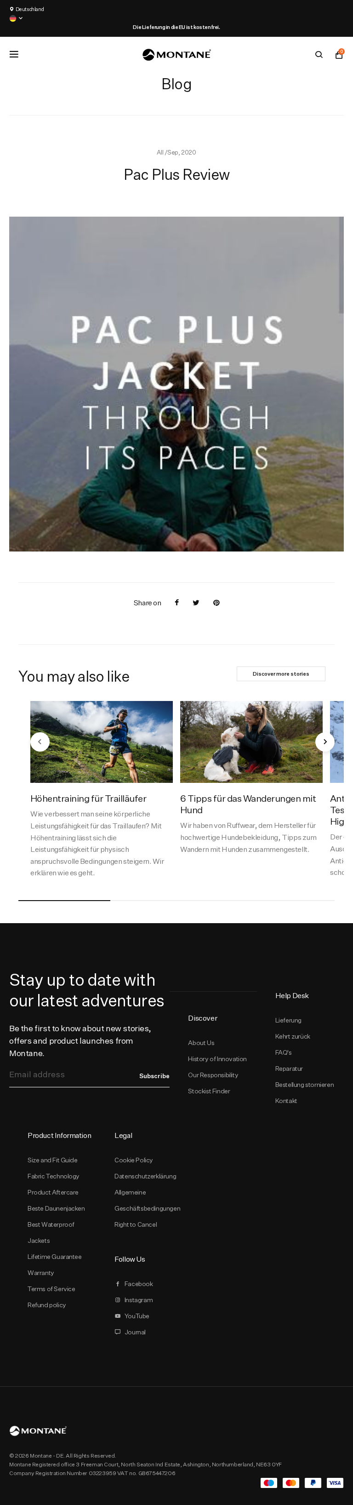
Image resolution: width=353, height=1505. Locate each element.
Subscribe (154, 1076)
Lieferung (288, 1020)
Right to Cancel (135, 1224)
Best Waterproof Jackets (51, 1232)
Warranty (41, 1272)
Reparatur (289, 1068)
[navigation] (40, 742)
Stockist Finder (209, 1091)
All (160, 152)
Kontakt (286, 1100)
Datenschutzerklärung (145, 1176)
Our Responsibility (213, 1075)
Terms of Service (51, 1288)
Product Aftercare (53, 1192)
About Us (201, 1042)
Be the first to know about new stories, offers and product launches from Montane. (80, 1040)
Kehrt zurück (292, 1036)
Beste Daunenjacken (56, 1208)
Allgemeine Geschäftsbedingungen (147, 1200)
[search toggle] (319, 55)
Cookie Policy (133, 1160)
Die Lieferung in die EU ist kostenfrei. (176, 27)
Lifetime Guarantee (55, 1256)
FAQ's (283, 1052)
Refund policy (47, 1305)
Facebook (139, 1283)
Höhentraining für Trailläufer (88, 798)
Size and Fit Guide (53, 1160)
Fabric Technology (54, 1176)
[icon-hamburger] (14, 54)
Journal (135, 1332)
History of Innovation (217, 1059)
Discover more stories (281, 674)
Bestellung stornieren (304, 1084)
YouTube (137, 1316)
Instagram (139, 1300)
